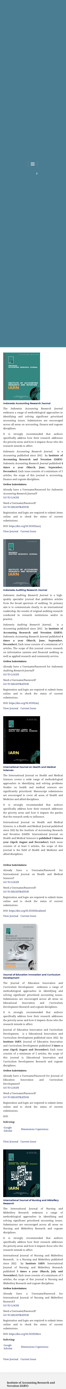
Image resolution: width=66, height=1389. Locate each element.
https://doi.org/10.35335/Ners (25, 1333)
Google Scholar (8, 1129)
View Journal (10, 531)
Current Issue (28, 531)
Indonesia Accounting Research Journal (26, 403)
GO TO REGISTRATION (16, 507)
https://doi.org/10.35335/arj (24, 703)
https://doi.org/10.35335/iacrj (25, 526)
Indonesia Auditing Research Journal (25, 590)
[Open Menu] (32, 164)
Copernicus (41, 1129)
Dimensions (28, 1129)
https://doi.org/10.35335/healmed (27, 910)
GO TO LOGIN (11, 497)
